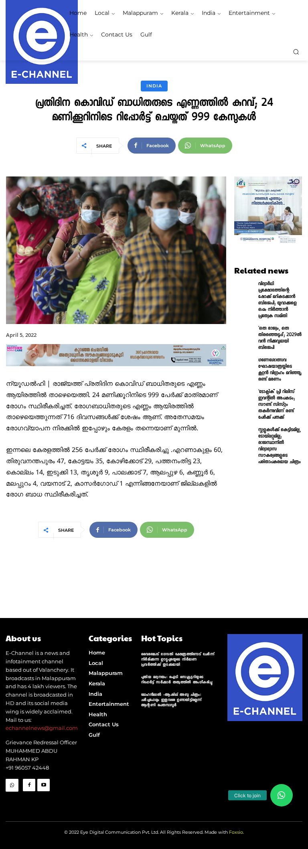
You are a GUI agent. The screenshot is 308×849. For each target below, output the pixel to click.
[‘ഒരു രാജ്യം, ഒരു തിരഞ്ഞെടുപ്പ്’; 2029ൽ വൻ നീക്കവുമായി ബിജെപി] (244, 338)
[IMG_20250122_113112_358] (116, 373)
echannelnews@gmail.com (42, 728)
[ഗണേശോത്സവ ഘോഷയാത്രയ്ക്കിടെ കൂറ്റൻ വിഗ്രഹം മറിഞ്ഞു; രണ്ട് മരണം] (244, 369)
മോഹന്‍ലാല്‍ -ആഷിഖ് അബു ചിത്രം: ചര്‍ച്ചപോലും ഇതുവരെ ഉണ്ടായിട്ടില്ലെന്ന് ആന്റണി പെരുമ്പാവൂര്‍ (171, 700)
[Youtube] (43, 785)
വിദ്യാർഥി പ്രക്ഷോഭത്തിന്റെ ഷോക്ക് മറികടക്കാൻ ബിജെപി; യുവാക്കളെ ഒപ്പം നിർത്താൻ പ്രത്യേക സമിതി (277, 300)
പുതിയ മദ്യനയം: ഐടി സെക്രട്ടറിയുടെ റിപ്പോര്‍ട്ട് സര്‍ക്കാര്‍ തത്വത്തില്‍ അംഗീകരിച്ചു (177, 680)
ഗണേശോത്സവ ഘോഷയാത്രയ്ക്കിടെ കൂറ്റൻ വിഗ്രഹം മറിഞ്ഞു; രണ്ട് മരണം (280, 370)
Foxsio (236, 832)
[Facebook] (29, 785)
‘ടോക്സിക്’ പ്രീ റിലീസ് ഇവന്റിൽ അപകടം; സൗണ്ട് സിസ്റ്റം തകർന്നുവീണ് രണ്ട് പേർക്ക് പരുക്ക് (276, 405)
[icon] (12, 798)
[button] (296, 51)
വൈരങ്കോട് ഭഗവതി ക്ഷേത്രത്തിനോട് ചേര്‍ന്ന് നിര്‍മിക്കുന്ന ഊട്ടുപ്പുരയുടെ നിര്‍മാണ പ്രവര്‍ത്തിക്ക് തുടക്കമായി (178, 660)
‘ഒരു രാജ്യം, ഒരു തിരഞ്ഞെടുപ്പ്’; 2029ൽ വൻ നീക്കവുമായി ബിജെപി (280, 338)
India (154, 86)
